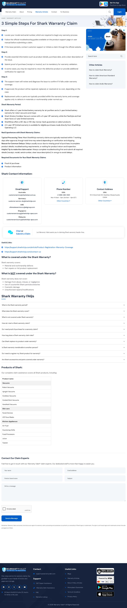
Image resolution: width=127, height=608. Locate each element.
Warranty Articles (41, 12)
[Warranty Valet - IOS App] (105, 595)
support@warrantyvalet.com (45, 574)
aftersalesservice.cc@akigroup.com (22, 207)
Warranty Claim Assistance (45, 588)
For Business (64, 12)
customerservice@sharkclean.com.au (22, 195)
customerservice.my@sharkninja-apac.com (22, 220)
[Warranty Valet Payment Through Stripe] (105, 580)
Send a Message (11, 518)
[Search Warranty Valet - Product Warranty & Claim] (110, 12)
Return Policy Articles (75, 583)
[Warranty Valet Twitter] (14, 587)
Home (3, 18)
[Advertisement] (61, 545)
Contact (54, 12)
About (22, 12)
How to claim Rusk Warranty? (100, 70)
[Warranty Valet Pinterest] (19, 587)
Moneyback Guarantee (75, 587)
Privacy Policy (72, 597)
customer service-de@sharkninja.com (22, 201)
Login (120, 12)
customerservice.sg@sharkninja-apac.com (22, 213)
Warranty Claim (10, 12)
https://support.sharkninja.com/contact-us (23, 252)
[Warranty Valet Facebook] (3, 587)
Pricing (29, 12)
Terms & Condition (74, 592)
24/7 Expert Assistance (44, 583)
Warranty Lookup (41, 597)
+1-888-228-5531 (63, 195)
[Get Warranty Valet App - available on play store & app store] (103, 4)
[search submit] (123, 56)
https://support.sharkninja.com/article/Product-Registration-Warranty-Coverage (39, 247)
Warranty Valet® (59, 605)
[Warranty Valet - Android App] (105, 588)
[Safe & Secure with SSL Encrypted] (105, 572)
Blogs (69, 574)
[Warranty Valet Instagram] (9, 587)
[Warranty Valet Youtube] (25, 587)
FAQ (37, 592)
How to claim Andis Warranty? (101, 84)
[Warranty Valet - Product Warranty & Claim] (13, 4)
